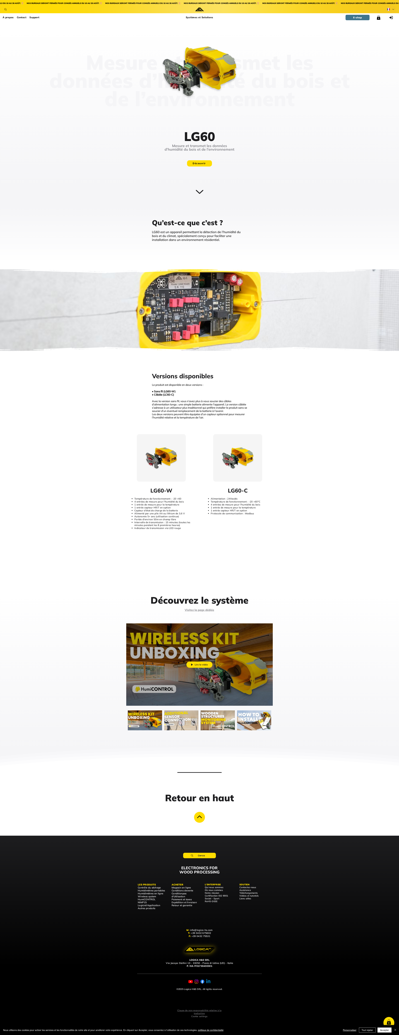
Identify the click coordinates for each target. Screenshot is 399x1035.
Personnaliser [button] (349, 1030)
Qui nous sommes (214, 887)
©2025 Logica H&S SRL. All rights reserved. (199, 989)
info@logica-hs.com (201, 930)
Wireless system (147, 896)
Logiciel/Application (149, 905)
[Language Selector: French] (390, 9)
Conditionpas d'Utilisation (179, 895)
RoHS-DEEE (211, 901)
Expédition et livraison (184, 902)
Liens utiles (245, 898)
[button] (199, 17)
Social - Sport (212, 898)
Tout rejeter (367, 1030)
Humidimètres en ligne (150, 893)
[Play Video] (145, 720)
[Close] (199, 817)
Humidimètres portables (151, 890)
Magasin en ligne (181, 887)
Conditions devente (182, 890)
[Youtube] (190, 981)
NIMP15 (142, 902)
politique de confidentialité (211, 1030)
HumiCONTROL (146, 899)
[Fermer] (395, 1030)
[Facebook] (202, 981)
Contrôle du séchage (149, 887)
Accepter (384, 1030)
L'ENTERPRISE (213, 884)
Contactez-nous (247, 887)
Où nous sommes (214, 890)
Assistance (245, 890)
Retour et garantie (182, 905)
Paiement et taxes (182, 899)
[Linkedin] (208, 981)
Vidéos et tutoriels (249, 895)
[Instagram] (196, 981)
